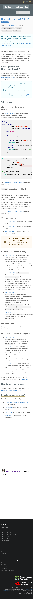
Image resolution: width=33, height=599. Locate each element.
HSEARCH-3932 (10, 231)
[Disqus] (16, 442)
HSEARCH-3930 (10, 221)
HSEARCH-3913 (10, 292)
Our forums (4, 568)
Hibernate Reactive (6, 533)
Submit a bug (4, 566)
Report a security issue (7, 570)
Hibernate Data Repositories (9, 535)
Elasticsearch (7, 30)
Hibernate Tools (5, 538)
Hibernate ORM (5, 527)
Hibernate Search (8, 28)
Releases (17, 30)
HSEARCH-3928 (10, 312)
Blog (2, 549)
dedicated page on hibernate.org (11, 390)
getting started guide (7, 77)
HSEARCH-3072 (10, 337)
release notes (25, 379)
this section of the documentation (14, 182)
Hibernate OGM (5, 536)
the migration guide (23, 95)
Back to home (24, 13)
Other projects (5, 540)
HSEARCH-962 (9, 346)
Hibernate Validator (6, 531)
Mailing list (8, 415)
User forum (8, 407)
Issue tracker (9, 412)
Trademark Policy (28, 589)
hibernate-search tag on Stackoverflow (16, 402)
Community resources (7, 563)
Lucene (19, 28)
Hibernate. (20, 587)
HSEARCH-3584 (10, 363)
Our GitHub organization (8, 564)
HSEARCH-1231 (10, 193)
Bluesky (3, 553)
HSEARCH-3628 (10, 113)
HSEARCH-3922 (10, 255)
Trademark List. (6, 590)
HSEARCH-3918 (10, 226)
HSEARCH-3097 (10, 272)
